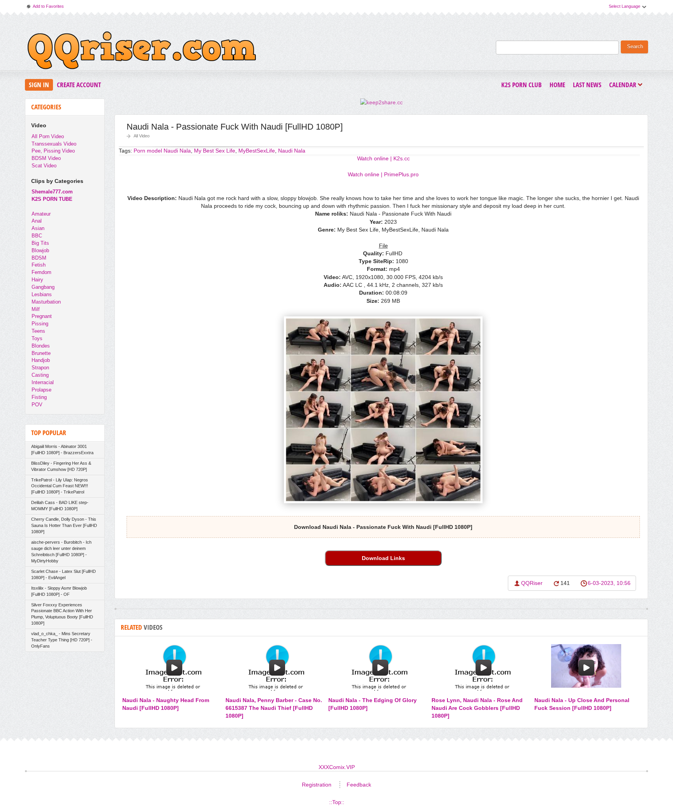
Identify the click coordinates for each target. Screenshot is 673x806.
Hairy (37, 280)
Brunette (41, 353)
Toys (37, 338)
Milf (36, 309)
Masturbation (46, 302)
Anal (37, 221)
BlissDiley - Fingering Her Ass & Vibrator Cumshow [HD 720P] (61, 466)
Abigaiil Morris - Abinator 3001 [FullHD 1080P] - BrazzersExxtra (62, 449)
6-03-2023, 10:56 (609, 583)
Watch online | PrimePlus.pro (383, 174)
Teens (38, 331)
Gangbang (43, 287)
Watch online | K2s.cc (383, 158)
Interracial (43, 382)
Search (635, 46)
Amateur (41, 214)
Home (557, 84)
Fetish (39, 265)
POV (37, 404)
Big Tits (40, 243)
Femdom (41, 272)
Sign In (39, 84)
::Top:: (336, 802)
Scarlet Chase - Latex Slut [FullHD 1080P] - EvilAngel (63, 574)
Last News (587, 84)
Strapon (40, 368)
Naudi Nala (291, 151)
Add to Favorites (45, 8)
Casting (40, 375)
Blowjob (40, 250)
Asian (38, 228)
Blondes (41, 346)
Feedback (359, 784)
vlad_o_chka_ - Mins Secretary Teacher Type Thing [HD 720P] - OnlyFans (61, 639)
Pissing (40, 324)
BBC (37, 236)
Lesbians (42, 294)
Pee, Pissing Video (53, 151)
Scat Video (44, 166)
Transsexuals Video (54, 144)
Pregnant (42, 316)
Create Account (79, 84)
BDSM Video (46, 158)
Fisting (39, 397)
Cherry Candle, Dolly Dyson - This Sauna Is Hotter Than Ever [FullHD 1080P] (64, 525)
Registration (316, 784)
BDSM (39, 258)
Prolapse (41, 390)
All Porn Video (48, 136)
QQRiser (532, 583)
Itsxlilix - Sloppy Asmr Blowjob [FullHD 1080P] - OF (59, 591)
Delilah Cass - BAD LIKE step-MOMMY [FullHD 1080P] (59, 505)
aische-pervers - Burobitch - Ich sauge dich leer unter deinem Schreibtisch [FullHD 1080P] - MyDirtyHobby (61, 551)
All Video (142, 135)
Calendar (624, 85)
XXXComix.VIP (337, 767)
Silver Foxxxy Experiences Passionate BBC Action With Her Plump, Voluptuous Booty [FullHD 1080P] (62, 614)
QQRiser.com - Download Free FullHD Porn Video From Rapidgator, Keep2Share (142, 52)
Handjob (41, 360)
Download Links (383, 558)
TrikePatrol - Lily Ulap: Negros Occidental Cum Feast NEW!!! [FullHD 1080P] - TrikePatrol (59, 486)
